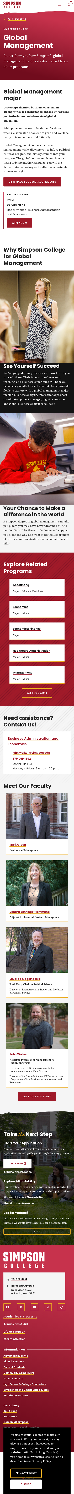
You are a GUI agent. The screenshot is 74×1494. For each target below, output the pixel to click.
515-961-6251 (19, 1279)
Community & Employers (18, 1373)
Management (22, 673)
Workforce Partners (15, 1395)
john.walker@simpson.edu (31, 753)
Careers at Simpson (16, 1422)
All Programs (17, 19)
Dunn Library (11, 1405)
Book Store (10, 1416)
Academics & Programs (20, 1317)
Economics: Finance (27, 629)
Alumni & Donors (13, 1361)
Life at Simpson (14, 1332)
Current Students (14, 1367)
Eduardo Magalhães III (24, 979)
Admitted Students (15, 1356)
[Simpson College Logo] (24, 1267)
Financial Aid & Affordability (23, 1197)
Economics (20, 607)
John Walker (18, 1054)
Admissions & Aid (15, 1324)
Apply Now (19, 223)
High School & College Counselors (24, 1384)
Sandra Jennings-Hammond (29, 912)
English (29, 1478)
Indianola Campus (22, 1285)
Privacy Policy (25, 1473)
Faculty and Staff (14, 1378)
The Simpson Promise (18, 1203)
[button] (71, 3)
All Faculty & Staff (37, 1096)
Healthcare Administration (31, 651)
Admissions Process (17, 1172)
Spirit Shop (10, 1411)
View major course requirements (32, 182)
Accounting (21, 585)
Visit (37, 1231)
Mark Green (17, 845)
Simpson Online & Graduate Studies (26, 1390)
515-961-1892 (22, 759)
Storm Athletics (14, 1339)
